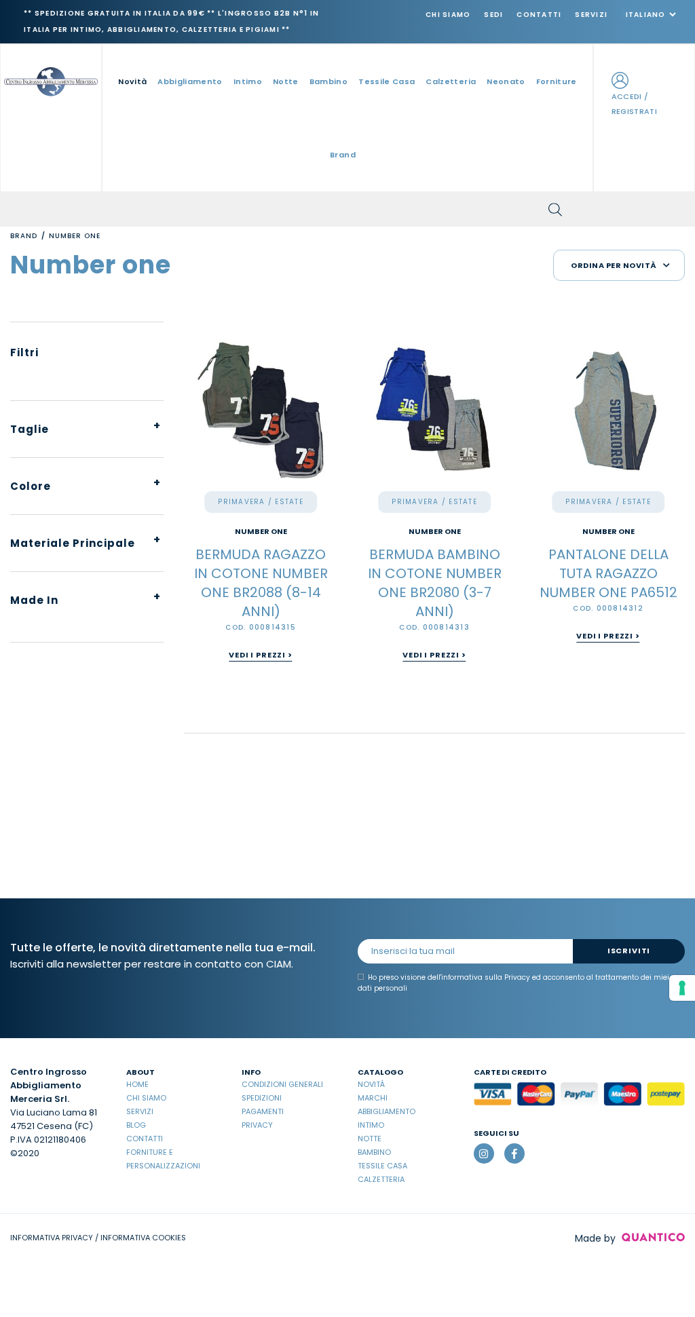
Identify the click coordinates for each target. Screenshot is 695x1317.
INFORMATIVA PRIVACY (51, 1237)
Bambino (374, 1152)
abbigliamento (190, 81)
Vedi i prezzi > (260, 654)
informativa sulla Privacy (485, 977)
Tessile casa (382, 1165)
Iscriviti (628, 950)
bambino (328, 81)
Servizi (591, 14)
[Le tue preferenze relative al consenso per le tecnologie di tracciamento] (682, 988)
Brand (343, 154)
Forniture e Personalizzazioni (163, 1159)
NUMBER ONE (261, 531)
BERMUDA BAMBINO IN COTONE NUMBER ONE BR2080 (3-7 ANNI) (435, 583)
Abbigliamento (386, 1111)
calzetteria (451, 81)
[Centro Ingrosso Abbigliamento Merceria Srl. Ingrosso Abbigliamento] (51, 80)
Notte (369, 1138)
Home (137, 1084)
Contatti (538, 14)
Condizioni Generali (282, 1084)
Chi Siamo (448, 14)
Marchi (373, 1097)
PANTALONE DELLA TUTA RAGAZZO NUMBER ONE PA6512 (608, 573)
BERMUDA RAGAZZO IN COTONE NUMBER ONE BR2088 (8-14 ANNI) (261, 583)
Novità (132, 81)
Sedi (493, 14)
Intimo (371, 1125)
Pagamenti (263, 1111)
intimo (247, 81)
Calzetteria (381, 1179)
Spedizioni (262, 1097)
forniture (556, 81)
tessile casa (386, 81)
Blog (136, 1125)
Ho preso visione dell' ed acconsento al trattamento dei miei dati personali (513, 982)
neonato (506, 81)
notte (286, 81)
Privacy (257, 1125)
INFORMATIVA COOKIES (143, 1237)
